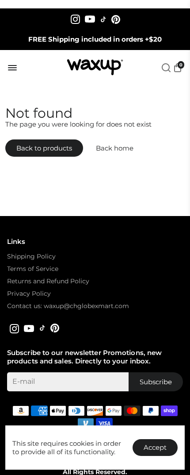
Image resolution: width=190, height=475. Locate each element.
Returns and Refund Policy (48, 281)
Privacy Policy (29, 293)
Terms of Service (32, 268)
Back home (114, 148)
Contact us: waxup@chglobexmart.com (68, 305)
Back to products (44, 148)
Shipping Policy (31, 256)
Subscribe (156, 382)
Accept (155, 447)
